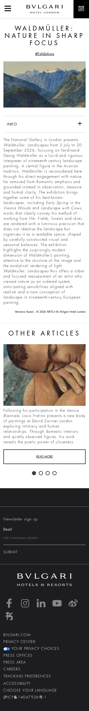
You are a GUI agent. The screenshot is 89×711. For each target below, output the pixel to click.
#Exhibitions (44, 54)
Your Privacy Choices (35, 649)
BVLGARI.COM (17, 635)
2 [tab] (41, 473)
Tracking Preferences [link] (27, 676)
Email (7, 529)
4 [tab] (54, 473)
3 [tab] (48, 473)
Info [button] (12, 124)
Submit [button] (10, 552)
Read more (44, 456)
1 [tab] (34, 473)
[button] (8, 9)
